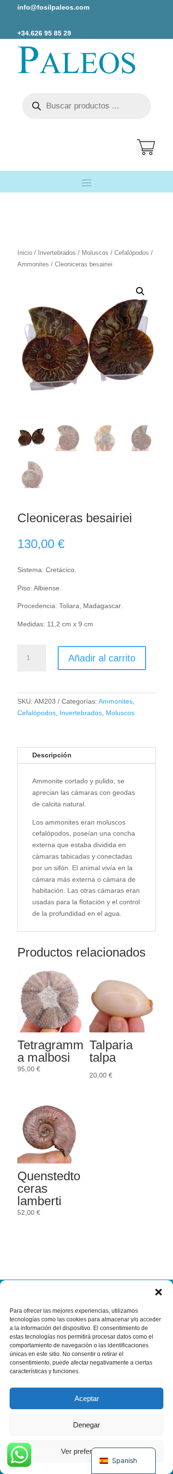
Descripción (52, 755)
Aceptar (86, 1398)
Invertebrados (57, 252)
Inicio (24, 252)
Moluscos (95, 252)
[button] (158, 1292)
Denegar (86, 1425)
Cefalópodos (131, 252)
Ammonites (33, 264)
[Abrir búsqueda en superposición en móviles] (86, 106)
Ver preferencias (86, 1451)
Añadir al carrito (102, 658)
